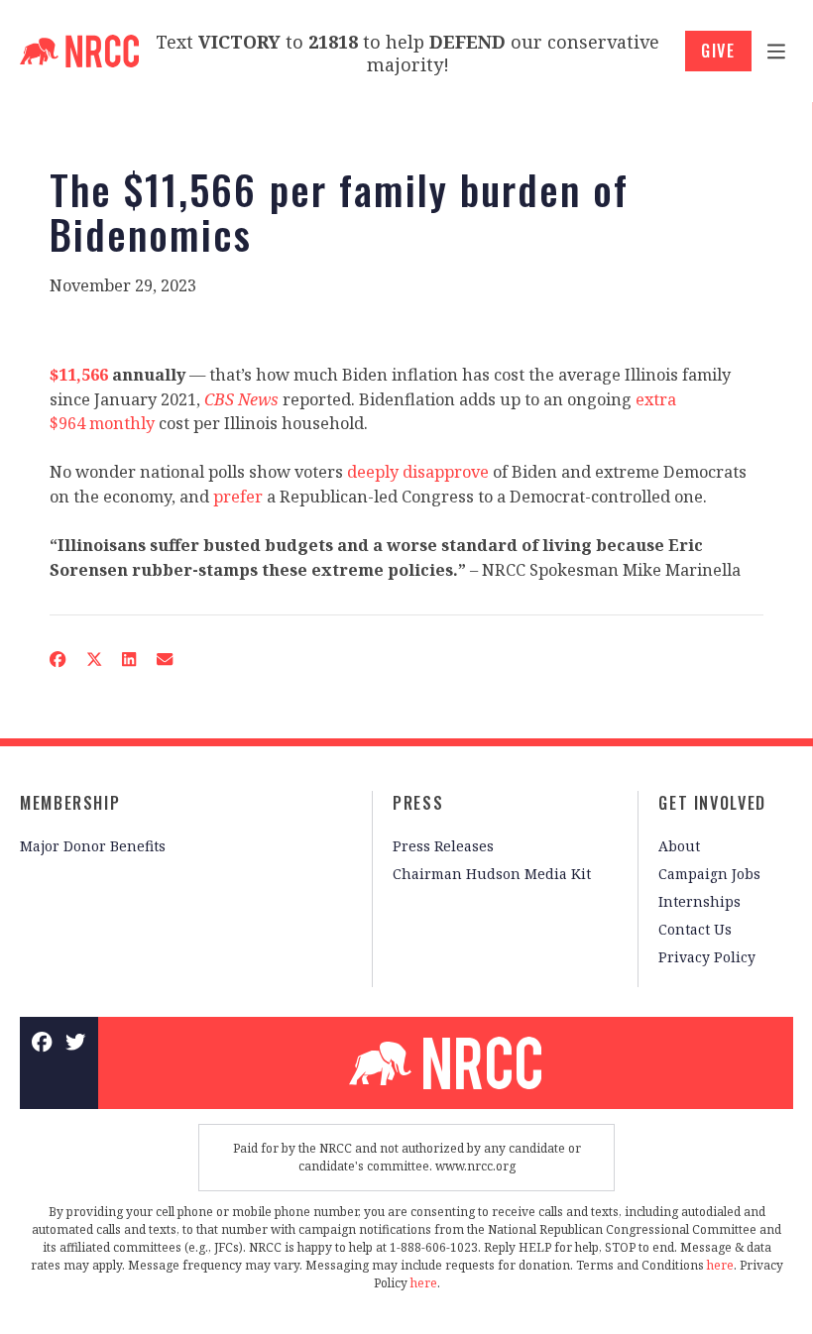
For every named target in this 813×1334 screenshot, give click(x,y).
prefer (238, 496)
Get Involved (712, 803)
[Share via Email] (165, 659)
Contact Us (695, 929)
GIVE (718, 50)
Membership (70, 803)
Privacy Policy (706, 956)
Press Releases (443, 845)
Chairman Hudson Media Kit (492, 873)
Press (418, 803)
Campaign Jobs (709, 873)
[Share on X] (93, 659)
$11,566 (79, 375)
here (720, 1265)
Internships (699, 901)
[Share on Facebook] (58, 659)
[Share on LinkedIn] (129, 659)
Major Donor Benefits (93, 845)
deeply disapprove (418, 472)
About (679, 845)
